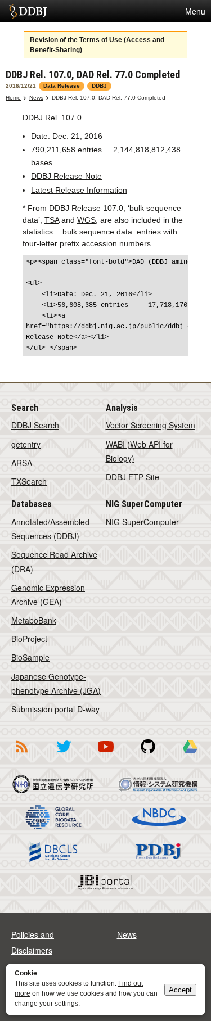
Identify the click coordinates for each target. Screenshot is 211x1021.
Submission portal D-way (55, 709)
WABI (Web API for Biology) (139, 451)
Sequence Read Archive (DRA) (54, 561)
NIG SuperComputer (142, 521)
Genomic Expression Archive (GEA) (48, 594)
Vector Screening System (150, 425)
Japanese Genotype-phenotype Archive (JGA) (56, 683)
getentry (26, 444)
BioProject (29, 638)
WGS (86, 219)
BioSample (30, 657)
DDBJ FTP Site (132, 476)
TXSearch (29, 481)
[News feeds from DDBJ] (21, 754)
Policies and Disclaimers (32, 942)
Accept (180, 990)
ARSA (21, 462)
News (36, 97)
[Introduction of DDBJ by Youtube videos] (106, 754)
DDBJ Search (35, 425)
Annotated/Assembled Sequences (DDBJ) (50, 528)
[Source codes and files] (148, 754)
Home (13, 97)
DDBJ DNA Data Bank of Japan (28, 11)
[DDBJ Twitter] (63, 754)
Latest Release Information (79, 190)
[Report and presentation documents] (190, 754)
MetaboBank (33, 620)
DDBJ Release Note (66, 175)
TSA (51, 219)
